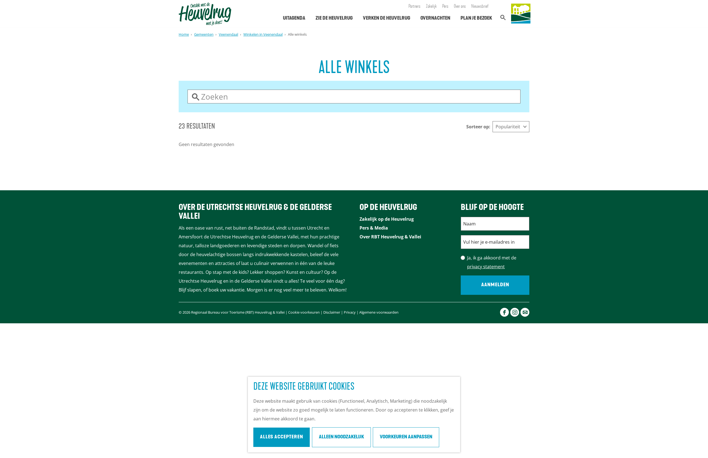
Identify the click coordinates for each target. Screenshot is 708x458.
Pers (445, 6)
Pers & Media (374, 228)
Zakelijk (431, 6)
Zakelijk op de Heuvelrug (387, 219)
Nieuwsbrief (480, 6)
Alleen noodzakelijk (341, 437)
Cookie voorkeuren (304, 312)
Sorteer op (478, 127)
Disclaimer (331, 312)
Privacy (350, 312)
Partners (414, 6)
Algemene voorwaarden (379, 312)
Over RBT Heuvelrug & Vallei (390, 237)
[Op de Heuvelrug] (520, 13)
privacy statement (486, 267)
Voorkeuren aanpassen (406, 437)
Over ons (460, 6)
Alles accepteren (281, 437)
